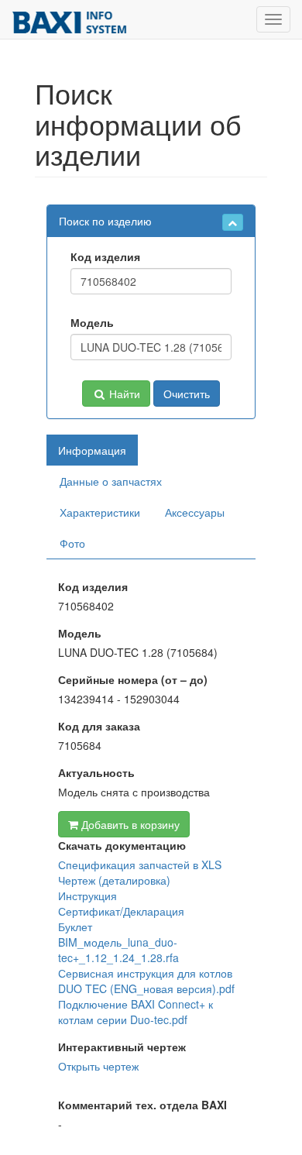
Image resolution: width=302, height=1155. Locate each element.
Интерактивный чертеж (122, 1046)
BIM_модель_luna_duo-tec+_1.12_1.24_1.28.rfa (118, 949)
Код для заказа (99, 726)
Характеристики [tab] (100, 512)
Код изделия (105, 256)
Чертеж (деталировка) (114, 880)
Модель (92, 322)
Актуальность (96, 772)
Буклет (75, 926)
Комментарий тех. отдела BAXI (142, 1104)
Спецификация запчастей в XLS (139, 864)
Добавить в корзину (129, 824)
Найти (123, 393)
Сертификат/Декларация (121, 911)
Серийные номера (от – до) (133, 679)
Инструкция (87, 895)
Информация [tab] (92, 450)
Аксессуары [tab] (195, 512)
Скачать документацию (122, 845)
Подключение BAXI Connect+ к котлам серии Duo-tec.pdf (135, 1011)
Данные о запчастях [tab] (111, 481)
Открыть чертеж (98, 1066)
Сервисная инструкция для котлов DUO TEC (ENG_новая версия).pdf (146, 980)
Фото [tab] (72, 543)
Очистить (186, 393)
